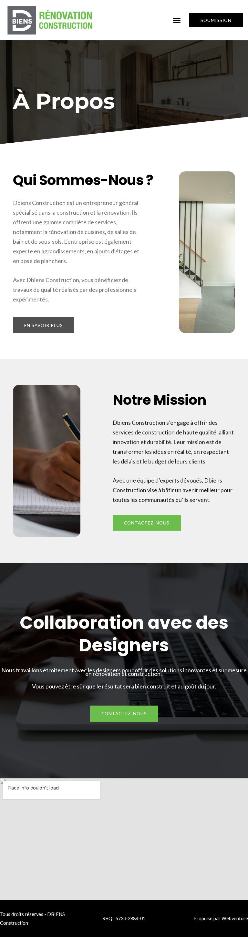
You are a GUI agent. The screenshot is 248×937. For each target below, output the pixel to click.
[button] (177, 20)
